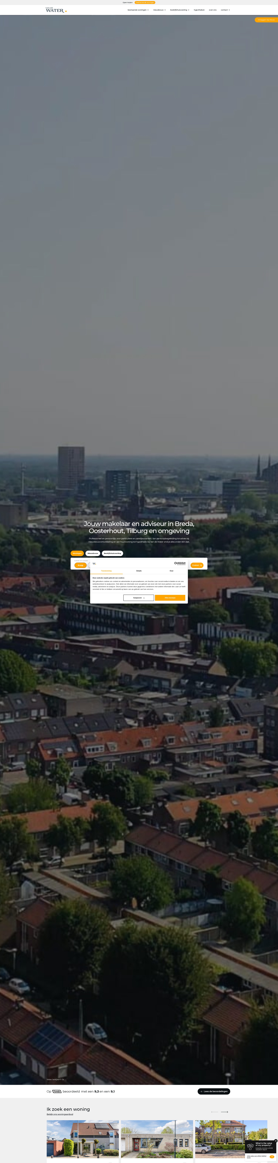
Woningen (77, 553)
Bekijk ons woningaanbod (60, 1114)
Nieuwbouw (93, 553)
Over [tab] (171, 571)
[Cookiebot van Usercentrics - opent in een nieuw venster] (175, 563)
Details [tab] (139, 571)
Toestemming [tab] (106, 571)
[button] (138, 10)
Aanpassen (137, 598)
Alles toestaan (170, 598)
